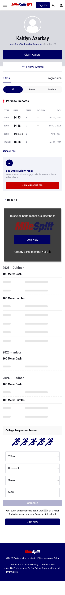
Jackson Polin (51, 558)
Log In (47, 251)
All (13, 89)
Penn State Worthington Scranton (25, 44)
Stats (6, 78)
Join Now (32, 522)
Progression (54, 78)
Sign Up (43, 5)
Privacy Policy (31, 564)
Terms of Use (48, 564)
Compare (32, 503)
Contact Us (15, 564)
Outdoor (52, 89)
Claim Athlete (32, 54)
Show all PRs (9, 151)
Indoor (32, 89)
